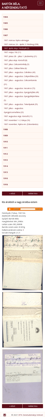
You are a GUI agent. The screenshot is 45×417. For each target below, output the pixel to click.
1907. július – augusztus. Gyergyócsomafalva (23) (14, 110)
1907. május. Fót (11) (12, 52)
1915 (5, 172)
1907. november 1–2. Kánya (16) (17, 120)
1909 (5, 135)
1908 (5, 129)
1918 (5, 184)
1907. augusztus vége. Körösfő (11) (18, 116)
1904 (5, 17)
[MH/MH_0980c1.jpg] (22, 376)
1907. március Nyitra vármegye (16, 40)
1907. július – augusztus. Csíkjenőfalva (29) (21, 76)
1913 (5, 160)
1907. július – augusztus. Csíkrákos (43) (19, 72)
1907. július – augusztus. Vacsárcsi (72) (19, 88)
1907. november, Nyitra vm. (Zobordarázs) (21, 124)
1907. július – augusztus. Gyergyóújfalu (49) (21, 92)
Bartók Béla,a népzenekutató (14, 5)
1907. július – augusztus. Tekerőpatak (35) (21, 104)
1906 (5, 29)
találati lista (32, 193)
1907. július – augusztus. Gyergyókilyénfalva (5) (21, 98)
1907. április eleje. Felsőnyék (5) (16, 48)
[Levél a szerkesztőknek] (4, 415)
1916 (5, 178)
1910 (5, 141)
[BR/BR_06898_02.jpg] (22, 320)
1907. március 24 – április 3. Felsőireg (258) (21, 44)
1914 (5, 166)
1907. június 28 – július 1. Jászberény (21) (20, 56)
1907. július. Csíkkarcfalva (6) (15, 68)
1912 (5, 154)
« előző (12, 193)
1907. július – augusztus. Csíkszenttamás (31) (20, 82)
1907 (5, 35)
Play (9, 209)
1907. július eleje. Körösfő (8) (15, 60)
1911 (5, 147)
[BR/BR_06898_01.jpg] (22, 263)
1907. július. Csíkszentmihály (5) (16, 64)
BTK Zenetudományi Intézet (30, 415)
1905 (5, 23)
